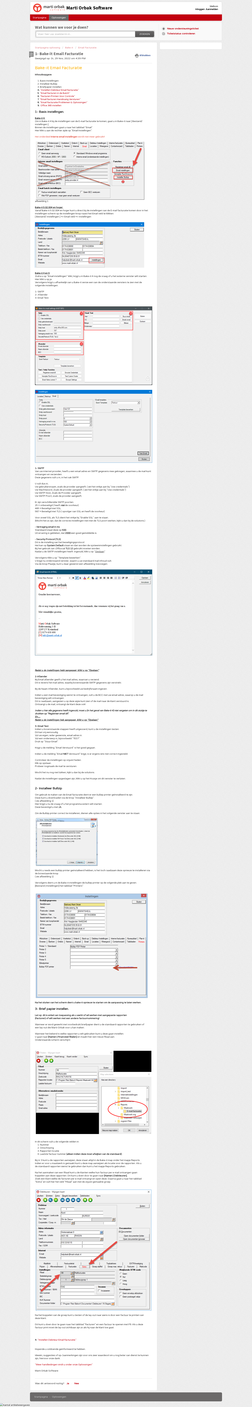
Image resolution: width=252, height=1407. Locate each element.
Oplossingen (59, 17)
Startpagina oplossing (48, 47)
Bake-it (69, 47)
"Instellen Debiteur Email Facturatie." (59, 90)
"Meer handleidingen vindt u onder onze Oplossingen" (64, 1364)
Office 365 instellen (50, 105)
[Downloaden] (119, 682)
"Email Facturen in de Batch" (55, 93)
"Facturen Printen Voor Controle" (57, 96)
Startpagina (39, 17)
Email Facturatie (87, 47)
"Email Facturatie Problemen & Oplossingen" (63, 102)
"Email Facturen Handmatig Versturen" (60, 99)
